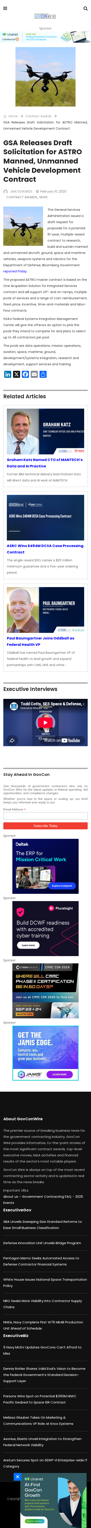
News (43, 197)
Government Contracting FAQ (47, 1196)
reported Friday (15, 271)
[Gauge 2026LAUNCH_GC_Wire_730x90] (45, 37)
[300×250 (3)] (45, 928)
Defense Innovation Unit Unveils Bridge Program (42, 1243)
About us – (12, 1196)
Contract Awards (38, 116)
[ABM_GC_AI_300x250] (52, 1500)
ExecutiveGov (17, 1210)
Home (13, 116)
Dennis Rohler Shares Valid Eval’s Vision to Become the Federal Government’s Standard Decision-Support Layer (44, 1374)
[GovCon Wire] (45, 16)
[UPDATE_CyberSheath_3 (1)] (45, 990)
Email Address (14, 809)
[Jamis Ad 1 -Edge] (45, 1053)
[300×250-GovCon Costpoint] (45, 866)
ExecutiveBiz (15, 1335)
